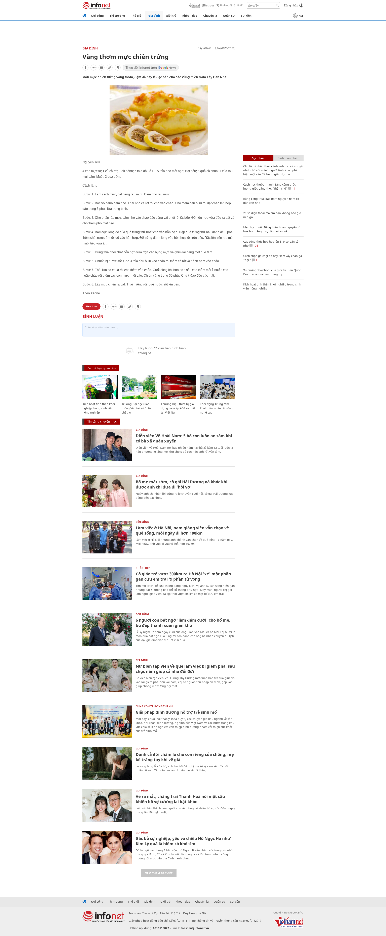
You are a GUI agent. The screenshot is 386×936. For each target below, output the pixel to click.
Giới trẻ (171, 15)
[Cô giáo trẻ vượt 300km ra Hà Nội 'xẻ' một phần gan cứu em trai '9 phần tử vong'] (107, 583)
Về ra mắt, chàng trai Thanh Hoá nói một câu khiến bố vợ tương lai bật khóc (180, 799)
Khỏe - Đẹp (143, 568)
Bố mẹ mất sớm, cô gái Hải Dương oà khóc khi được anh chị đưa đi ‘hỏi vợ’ (181, 484)
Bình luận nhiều (288, 158)
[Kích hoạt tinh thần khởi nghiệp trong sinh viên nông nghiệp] (100, 387)
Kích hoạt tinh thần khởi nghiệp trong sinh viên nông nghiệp (98, 408)
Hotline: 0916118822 (232, 5)
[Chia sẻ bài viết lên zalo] (93, 68)
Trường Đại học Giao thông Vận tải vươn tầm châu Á (137, 408)
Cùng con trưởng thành (154, 706)
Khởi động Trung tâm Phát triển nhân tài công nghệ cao (216, 408)
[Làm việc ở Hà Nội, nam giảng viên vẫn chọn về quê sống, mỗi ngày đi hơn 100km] (107, 537)
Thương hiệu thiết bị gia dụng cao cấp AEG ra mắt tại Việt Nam (178, 408)
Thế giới (136, 15)
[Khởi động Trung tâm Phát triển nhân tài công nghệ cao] (217, 387)
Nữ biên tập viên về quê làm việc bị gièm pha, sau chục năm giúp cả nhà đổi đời (185, 668)
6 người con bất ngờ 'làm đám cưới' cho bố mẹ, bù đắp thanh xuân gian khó (183, 622)
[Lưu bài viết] (118, 68)
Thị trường (117, 15)
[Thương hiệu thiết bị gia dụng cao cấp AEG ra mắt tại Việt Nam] (178, 387)
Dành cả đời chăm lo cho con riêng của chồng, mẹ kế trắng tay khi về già (185, 757)
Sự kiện (246, 15)
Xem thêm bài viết (158, 873)
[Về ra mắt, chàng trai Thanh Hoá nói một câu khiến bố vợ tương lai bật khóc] (107, 805)
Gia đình (154, 15)
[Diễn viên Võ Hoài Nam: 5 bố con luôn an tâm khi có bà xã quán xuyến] (107, 445)
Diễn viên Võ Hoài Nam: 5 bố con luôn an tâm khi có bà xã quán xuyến (184, 438)
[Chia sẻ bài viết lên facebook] (85, 68)
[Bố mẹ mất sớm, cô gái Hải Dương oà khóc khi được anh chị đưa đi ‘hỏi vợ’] (107, 491)
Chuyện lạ (210, 15)
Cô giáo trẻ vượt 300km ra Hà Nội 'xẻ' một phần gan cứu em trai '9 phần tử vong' (183, 576)
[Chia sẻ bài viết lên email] (102, 68)
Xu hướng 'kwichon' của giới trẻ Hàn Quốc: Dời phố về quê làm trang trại (272, 272)
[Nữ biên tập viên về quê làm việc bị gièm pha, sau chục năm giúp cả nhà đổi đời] (107, 675)
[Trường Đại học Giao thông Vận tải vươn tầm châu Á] (139, 387)
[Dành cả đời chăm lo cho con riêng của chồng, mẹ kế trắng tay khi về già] (107, 763)
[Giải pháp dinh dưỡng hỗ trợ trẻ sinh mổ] (107, 721)
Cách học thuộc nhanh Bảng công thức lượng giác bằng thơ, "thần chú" (269, 186)
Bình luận (91, 306)
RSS (301, 15)
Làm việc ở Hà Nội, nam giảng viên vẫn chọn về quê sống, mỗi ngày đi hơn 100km (182, 530)
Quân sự (229, 15)
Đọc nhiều (258, 158)
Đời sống (97, 15)
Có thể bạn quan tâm (101, 368)
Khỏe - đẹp (189, 15)
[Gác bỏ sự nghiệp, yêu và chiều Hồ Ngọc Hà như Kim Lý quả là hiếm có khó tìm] (107, 847)
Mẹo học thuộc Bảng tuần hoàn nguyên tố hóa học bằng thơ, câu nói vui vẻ (271, 229)
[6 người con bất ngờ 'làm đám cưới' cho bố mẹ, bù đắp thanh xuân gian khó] (107, 629)
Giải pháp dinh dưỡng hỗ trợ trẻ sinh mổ (176, 712)
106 (255, 245)
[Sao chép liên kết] (110, 68)
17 (293, 188)
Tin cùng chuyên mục (102, 421)
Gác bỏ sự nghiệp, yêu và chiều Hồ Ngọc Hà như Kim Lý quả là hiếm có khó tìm (183, 841)
